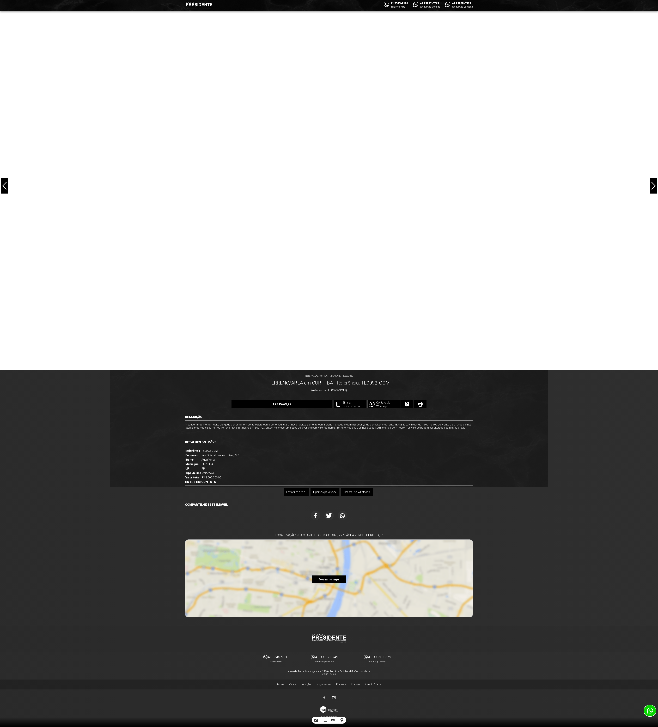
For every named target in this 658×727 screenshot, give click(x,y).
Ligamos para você (325, 492)
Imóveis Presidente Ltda (329, 639)
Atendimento (650, 711)
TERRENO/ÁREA (335, 376)
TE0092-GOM (348, 376)
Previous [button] (4, 186)
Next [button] (653, 186)
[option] (329, 185)
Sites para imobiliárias (329, 716)
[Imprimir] (420, 404)
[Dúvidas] (406, 404)
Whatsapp (342, 515)
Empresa (341, 684)
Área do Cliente (373, 684)
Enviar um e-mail (296, 492)
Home (280, 684)
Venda (292, 684)
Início (307, 376)
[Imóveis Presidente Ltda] (199, 5)
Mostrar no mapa (329, 579)
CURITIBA (323, 376)
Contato (355, 684)
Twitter (329, 515)
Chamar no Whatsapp (357, 492)
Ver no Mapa (362, 671)
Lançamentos (323, 684)
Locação (306, 684)
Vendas (315, 376)
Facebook (315, 515)
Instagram (333, 697)
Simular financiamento (351, 404)
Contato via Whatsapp (383, 404)
